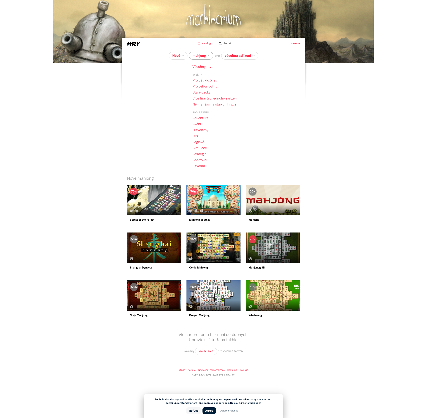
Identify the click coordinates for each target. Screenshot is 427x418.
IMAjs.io (244, 370)
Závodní (198, 166)
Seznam (295, 43)
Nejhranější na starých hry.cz (214, 104)
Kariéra (192, 370)
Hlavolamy (200, 130)
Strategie (199, 154)
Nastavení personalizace (211, 370)
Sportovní (199, 160)
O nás (182, 370)
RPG (195, 136)
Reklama (232, 370)
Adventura (200, 118)
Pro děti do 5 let (204, 80)
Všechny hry (201, 66)
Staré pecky (201, 92)
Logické (198, 142)
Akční (196, 124)
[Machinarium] (213, 31)
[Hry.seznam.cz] (133, 44)
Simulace (199, 148)
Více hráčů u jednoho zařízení (215, 98)
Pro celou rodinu (205, 86)
